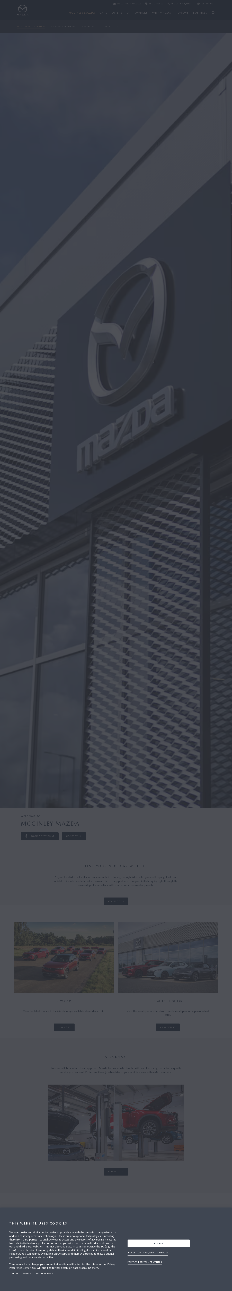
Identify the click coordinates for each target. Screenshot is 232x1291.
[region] (116, 1249)
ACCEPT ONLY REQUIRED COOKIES (148, 1252)
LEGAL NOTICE (44, 1273)
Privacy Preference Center (145, 1262)
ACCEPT (158, 1243)
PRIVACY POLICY (21, 1273)
